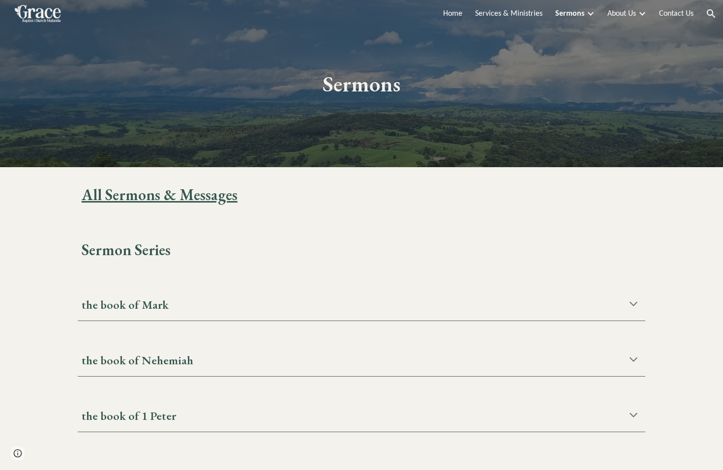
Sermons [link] (569, 14)
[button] (711, 14)
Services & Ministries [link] (508, 14)
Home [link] (452, 14)
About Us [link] (621, 14)
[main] (361, 83)
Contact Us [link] (676, 14)
